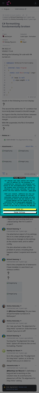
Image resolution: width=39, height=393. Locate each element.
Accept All (19, 209)
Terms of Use (27, 200)
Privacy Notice (11, 200)
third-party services (24, 202)
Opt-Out (32, 205)
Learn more (32, 190)
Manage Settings (19, 212)
